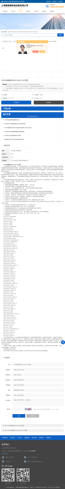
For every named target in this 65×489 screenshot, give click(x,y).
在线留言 (54, 1)
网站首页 (5, 11)
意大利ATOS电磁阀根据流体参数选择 (14, 131)
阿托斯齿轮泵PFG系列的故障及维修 (14, 139)
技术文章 (36, 11)
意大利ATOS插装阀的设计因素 (12, 135)
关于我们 (13, 11)
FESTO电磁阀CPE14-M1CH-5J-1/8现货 (17, 430)
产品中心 (21, 11)
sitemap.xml (51, 487)
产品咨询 (16, 102)
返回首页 (48, 1)
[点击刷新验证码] (28, 409)
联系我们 (60, 1)
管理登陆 (57, 487)
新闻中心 (28, 11)
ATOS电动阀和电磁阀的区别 (12, 119)
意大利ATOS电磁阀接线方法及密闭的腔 (14, 123)
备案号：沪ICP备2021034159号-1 (38, 487)
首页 (10, 41)
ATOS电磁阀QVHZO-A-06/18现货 (15, 425)
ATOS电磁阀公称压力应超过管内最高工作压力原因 (17, 127)
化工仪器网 (32, 451)
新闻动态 (27, 437)
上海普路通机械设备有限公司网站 (16, 1)
